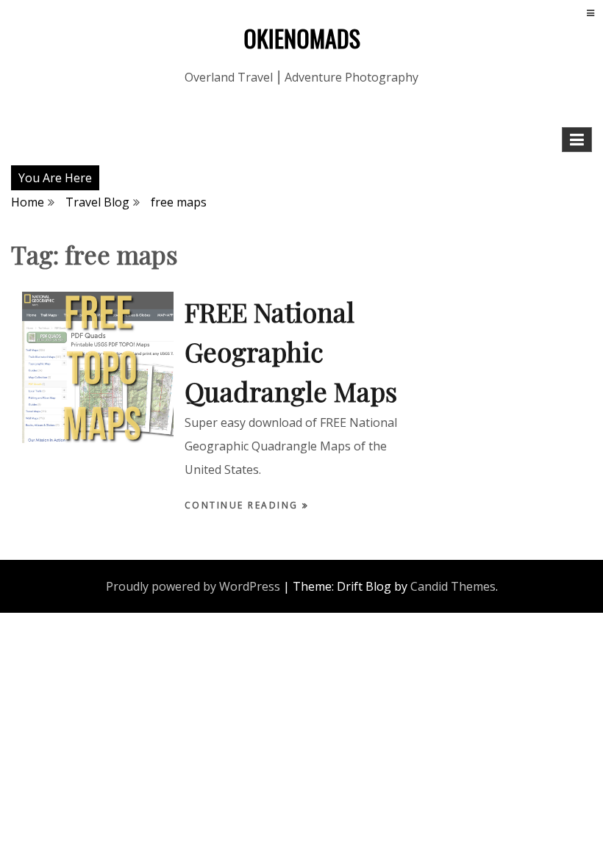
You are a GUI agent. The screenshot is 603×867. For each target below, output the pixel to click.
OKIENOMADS (301, 38)
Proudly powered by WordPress (193, 586)
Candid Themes (453, 586)
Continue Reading (244, 505)
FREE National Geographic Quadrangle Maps (291, 351)
